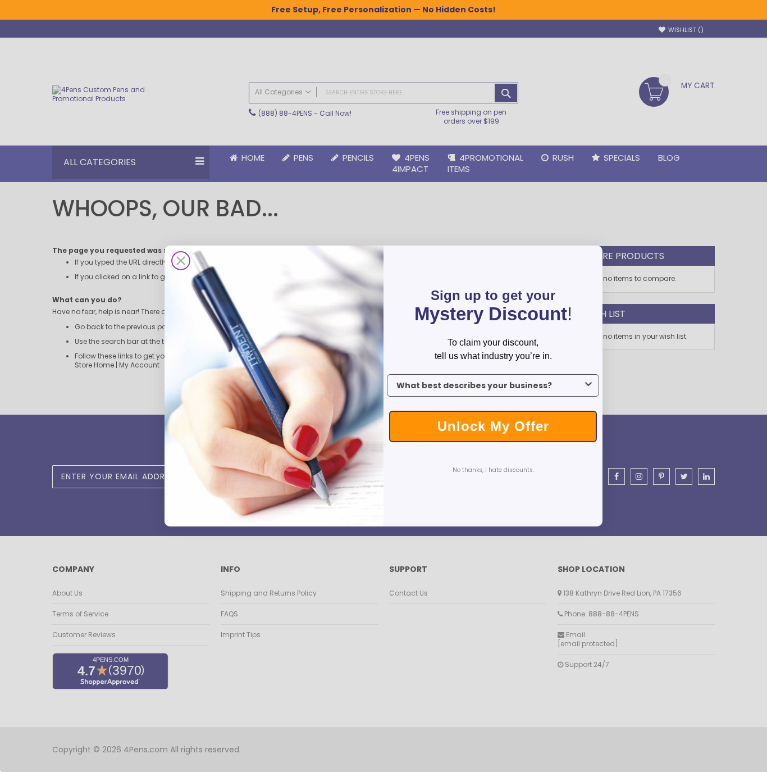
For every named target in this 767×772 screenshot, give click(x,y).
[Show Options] (588, 385)
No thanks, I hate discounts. (493, 470)
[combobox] (489, 385)
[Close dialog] (180, 260)
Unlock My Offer (493, 426)
